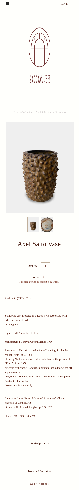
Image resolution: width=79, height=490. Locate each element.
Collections (27, 112)
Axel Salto (41, 112)
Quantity (32, 265)
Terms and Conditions (39, 471)
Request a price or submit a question (39, 281)
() (65, 3)
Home (16, 112)
